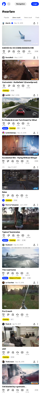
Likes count (16, 17)
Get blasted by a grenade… (14, 386)
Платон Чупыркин (12, 205)
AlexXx (8, 23)
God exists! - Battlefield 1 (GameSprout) (19, 82)
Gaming (5, 90)
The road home (9, 270)
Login (35, 4)
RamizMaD (9, 57)
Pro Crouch (7, 311)
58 (12, 90)
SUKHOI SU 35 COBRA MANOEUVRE (18, 48)
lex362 (7, 95)
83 (29, 278)
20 (23, 240)
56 (36, 51)
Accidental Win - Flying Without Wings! (19, 158)
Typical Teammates (11, 232)
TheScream (9, 361)
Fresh (37, 17)
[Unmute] (5, 43)
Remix (5, 128)
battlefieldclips (10, 133)
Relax (4, 192)
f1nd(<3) (8, 324)
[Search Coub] (9, 4)
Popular (6, 17)
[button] (4, 51)
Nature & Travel (15, 278)
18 (23, 128)
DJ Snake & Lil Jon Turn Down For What (19, 120)
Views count (28, 17)
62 (36, 161)
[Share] (34, 23)
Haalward (8, 245)
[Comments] (13, 51)
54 (36, 390)
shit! (4, 349)
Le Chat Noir (9, 282)
